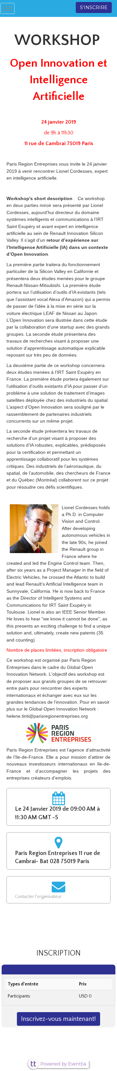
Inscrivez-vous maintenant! (58, 1019)
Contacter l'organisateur (38, 896)
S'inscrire (94, 7)
